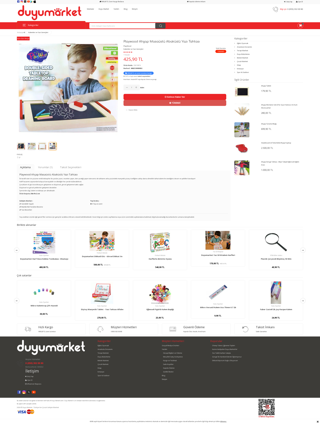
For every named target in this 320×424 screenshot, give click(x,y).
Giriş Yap (289, 2)
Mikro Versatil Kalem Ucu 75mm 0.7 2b (218, 307)
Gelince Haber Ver (175, 97)
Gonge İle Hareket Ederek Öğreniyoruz (227, 357)
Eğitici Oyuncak (242, 43)
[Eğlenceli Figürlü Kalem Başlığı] (160, 292)
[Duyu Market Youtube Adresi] (28, 2)
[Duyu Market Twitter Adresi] (25, 2)
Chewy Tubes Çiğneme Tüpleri (223, 345)
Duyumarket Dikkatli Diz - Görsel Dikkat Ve (102, 256)
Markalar (90, 9)
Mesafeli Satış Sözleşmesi (173, 357)
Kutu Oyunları (44, 255)
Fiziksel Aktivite (102, 253)
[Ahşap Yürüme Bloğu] (241, 130)
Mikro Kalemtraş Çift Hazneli (44, 305)
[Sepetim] (300, 26)
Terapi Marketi (242, 50)
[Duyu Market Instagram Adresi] (22, 2)
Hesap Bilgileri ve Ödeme (172, 353)
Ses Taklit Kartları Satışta (221, 353)
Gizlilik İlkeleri (168, 372)
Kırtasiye (20, 32)
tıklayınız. (223, 421)
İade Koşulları (168, 364)
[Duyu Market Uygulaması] (31, 2)
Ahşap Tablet (266, 86)
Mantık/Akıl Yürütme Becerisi (32, 207)
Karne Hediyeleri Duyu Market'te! (224, 349)
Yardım (116, 9)
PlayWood (127, 46)
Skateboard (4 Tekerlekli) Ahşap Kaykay (276, 143)
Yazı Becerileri (26, 210)
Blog (125, 9)
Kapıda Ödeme (168, 368)
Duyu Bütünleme (243, 54)
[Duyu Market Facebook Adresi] (18, 2)
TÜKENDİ (175, 103)
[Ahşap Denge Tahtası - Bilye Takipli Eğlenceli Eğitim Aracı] (241, 168)
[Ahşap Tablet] (241, 92)
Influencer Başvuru (33, 384)
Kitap (239, 65)
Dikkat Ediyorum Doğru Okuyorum (225, 360)
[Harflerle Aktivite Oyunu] (160, 242)
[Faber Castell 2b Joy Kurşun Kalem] (276, 292)
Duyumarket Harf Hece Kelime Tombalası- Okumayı (44, 259)
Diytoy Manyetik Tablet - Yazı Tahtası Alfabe (102, 309)
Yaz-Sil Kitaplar (218, 252)
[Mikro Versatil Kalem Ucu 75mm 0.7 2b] (218, 291)
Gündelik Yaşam (27, 204)
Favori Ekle (133, 110)
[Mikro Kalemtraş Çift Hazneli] (44, 290)
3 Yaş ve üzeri (97, 204)
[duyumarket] (49, 12)
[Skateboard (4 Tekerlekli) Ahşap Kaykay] (241, 149)
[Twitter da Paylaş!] (19, 157)
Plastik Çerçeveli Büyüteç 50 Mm (276, 259)
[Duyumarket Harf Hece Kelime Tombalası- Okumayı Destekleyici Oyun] (44, 242)
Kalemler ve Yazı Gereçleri (38, 32)
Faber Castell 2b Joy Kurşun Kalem (276, 309)
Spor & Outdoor (243, 72)
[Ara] (160, 26)
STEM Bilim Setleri (276, 255)
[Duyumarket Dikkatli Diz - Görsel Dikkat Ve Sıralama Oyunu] (102, 241)
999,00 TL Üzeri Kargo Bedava (112, 1)
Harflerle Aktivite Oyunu (160, 259)
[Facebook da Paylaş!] (17, 157)
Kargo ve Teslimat (170, 360)
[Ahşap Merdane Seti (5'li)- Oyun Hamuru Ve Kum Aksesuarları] (241, 111)
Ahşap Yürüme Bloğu (269, 124)
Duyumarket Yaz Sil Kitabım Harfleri (218, 255)
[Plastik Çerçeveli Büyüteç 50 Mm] (276, 242)
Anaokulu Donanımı (244, 47)
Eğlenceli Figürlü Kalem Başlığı (160, 309)
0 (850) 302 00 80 (295, 9)
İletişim (135, 9)
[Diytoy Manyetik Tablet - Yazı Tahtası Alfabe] (102, 292)
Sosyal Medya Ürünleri (170, 345)
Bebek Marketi (242, 58)
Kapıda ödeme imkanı (196, 1)
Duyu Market (103, 9)
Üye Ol (300, 2)
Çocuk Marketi (242, 61)
